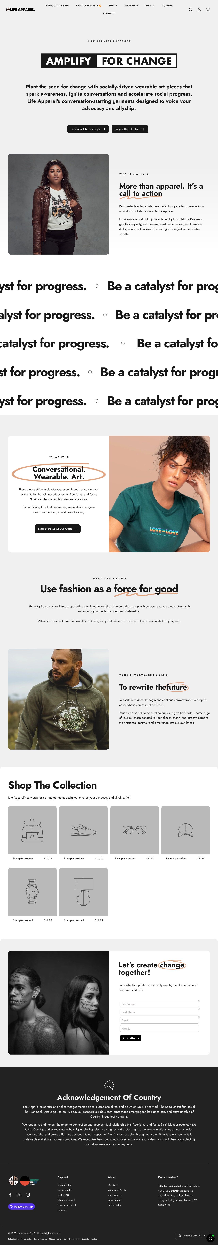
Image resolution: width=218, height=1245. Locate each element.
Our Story (113, 1185)
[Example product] (32, 830)
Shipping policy (55, 1239)
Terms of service (40, 1239)
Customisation (65, 1185)
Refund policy (13, 1239)
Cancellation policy (89, 1239)
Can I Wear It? (115, 1195)
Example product (23, 858)
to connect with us (179, 1186)
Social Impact (114, 1200)
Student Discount (66, 1200)
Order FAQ (63, 1195)
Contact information (72, 1239)
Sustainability (114, 1205)
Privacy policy (26, 1239)
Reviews (62, 1210)
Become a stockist (67, 1205)
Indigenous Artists (117, 1190)
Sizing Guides (65, 1190)
